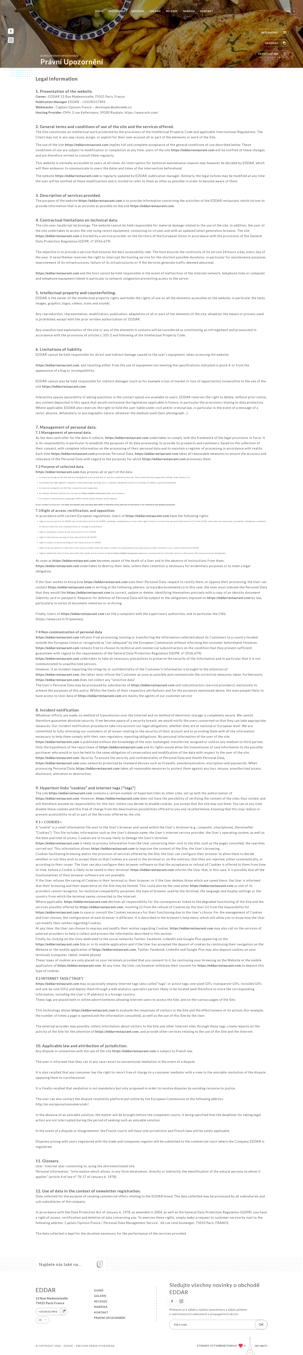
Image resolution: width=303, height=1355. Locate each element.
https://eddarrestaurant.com (86, 145)
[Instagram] (11, 40)
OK (261, 1324)
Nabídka (189, 11)
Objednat (138, 11)
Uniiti (263, 1345)
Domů (99, 11)
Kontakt (206, 11)
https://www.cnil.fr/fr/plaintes (59, 619)
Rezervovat (117, 11)
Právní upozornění (109, 1317)
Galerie (155, 11)
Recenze (172, 11)
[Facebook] (11, 31)
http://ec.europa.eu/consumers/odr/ (62, 1104)
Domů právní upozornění (59, 55)
